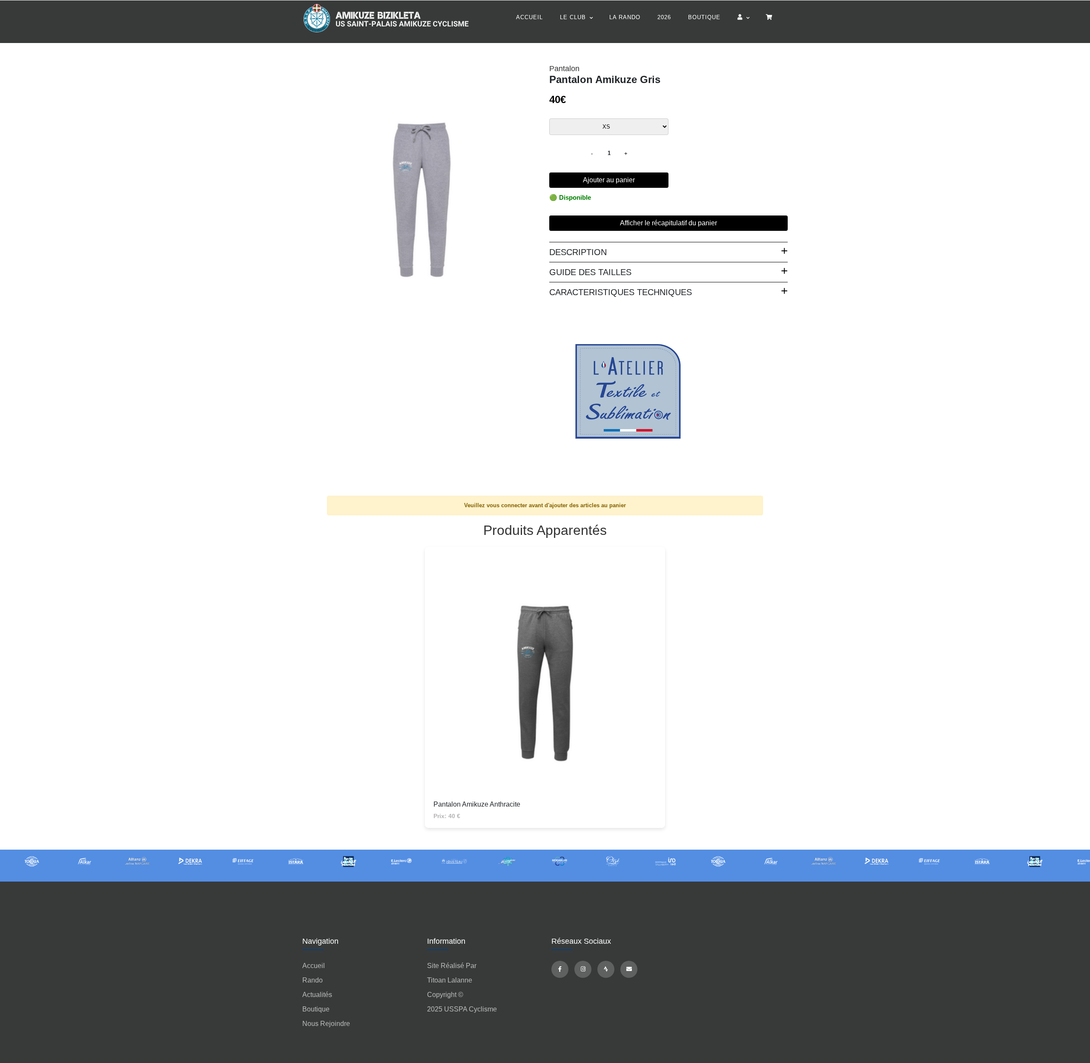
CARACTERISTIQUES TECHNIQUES (620, 292)
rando (312, 980)
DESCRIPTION (578, 252)
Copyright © (445, 994)
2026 (664, 17)
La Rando (624, 17)
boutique (316, 1009)
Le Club (573, 17)
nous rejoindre (326, 1023)
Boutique (704, 17)
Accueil (529, 17)
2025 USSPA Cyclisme (462, 1009)
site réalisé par (451, 965)
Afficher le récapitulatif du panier (668, 223)
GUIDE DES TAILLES (590, 272)
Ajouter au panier (609, 180)
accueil (313, 965)
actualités (317, 994)
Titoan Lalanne (449, 980)
